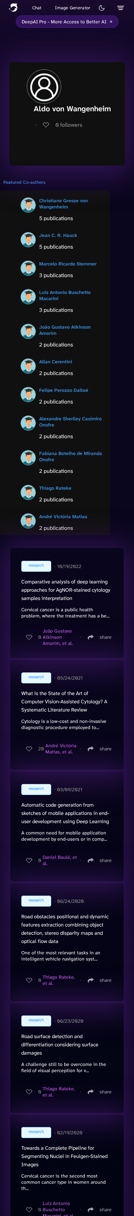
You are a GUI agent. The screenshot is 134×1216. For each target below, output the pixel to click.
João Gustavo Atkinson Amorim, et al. (58, 637)
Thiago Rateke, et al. (59, 980)
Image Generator (72, 8)
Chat (37, 8)
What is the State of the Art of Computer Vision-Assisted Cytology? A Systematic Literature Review (64, 701)
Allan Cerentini (55, 362)
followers (68, 124)
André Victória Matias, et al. (60, 748)
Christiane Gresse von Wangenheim (63, 203)
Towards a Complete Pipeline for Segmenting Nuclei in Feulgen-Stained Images (64, 1156)
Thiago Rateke (55, 488)
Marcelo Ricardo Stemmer (68, 264)
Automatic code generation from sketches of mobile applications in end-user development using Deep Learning (65, 813)
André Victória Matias (63, 516)
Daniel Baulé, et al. (60, 860)
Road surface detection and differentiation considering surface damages (59, 1044)
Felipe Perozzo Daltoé (63, 390)
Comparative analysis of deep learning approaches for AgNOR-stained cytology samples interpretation (65, 590)
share (106, 637)
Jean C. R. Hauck (58, 235)
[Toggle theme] (101, 7)
